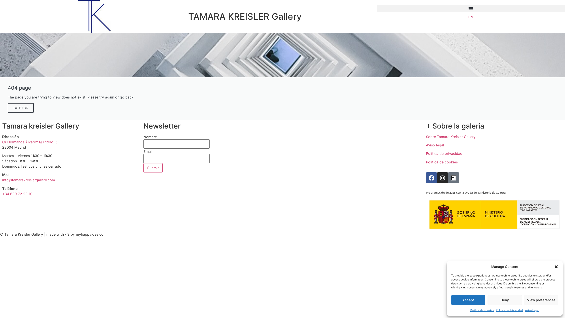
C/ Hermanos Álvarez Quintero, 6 (30, 142)
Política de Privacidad (509, 310)
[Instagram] (442, 177)
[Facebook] (431, 177)
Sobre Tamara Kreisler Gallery (451, 136)
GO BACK (20, 108)
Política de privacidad (444, 153)
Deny (505, 300)
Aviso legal (435, 145)
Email (148, 151)
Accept (468, 300)
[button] (556, 267)
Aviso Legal (532, 310)
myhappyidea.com (91, 234)
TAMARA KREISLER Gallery (245, 16)
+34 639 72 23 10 (17, 194)
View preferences (541, 300)
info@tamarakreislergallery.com (28, 180)
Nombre (150, 137)
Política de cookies (482, 310)
